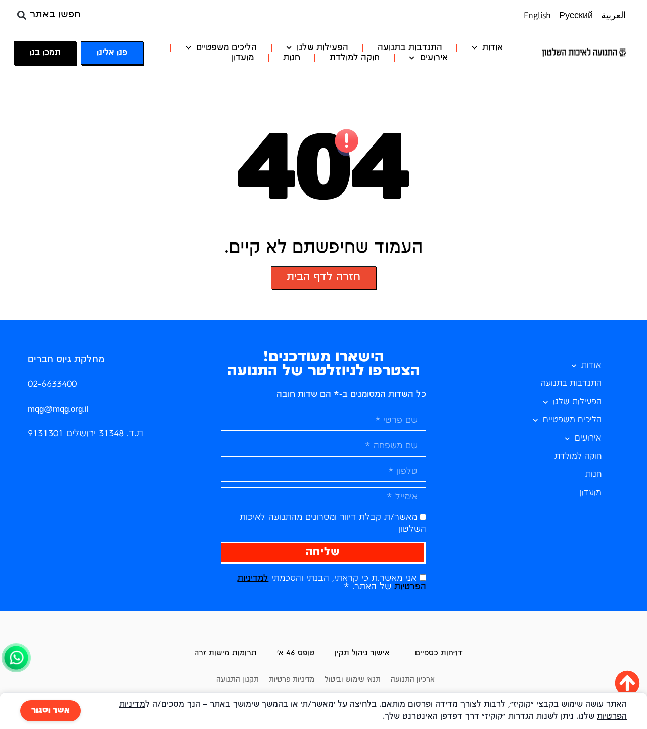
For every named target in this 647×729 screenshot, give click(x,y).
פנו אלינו (112, 53)
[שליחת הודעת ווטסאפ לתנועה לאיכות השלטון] (16, 671)
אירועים (434, 58)
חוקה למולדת (355, 58)
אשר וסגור (50, 711)
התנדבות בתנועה (410, 47)
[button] (21, 15)
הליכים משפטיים (226, 47)
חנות (291, 58)
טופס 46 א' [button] (295, 653)
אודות (492, 47)
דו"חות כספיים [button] (439, 653)
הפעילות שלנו (322, 47)
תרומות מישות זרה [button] (225, 653)
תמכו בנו (44, 53)
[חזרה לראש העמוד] (627, 683)
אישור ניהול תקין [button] (362, 653)
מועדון (243, 58)
